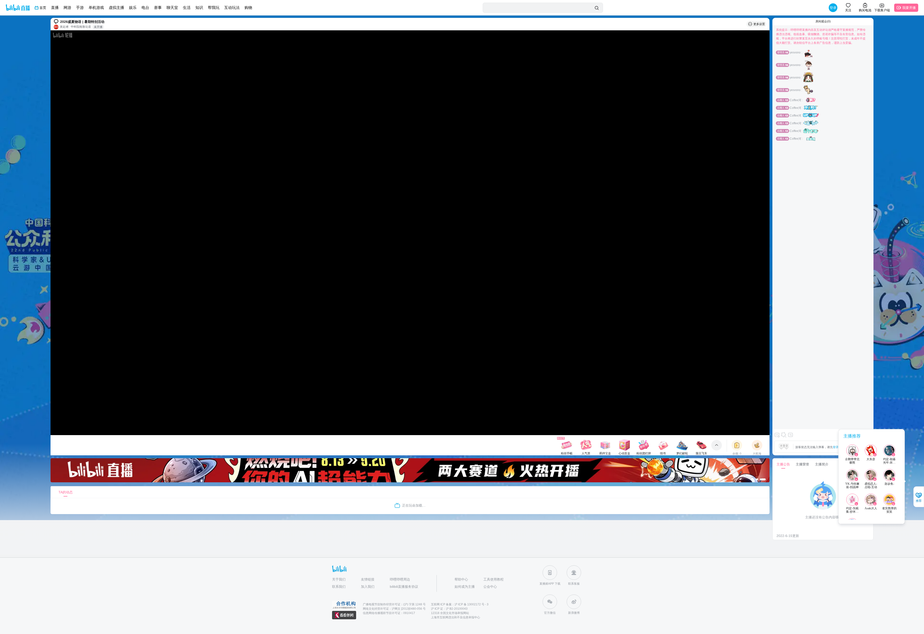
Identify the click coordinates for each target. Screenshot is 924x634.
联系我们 (339, 586)
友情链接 (367, 579)
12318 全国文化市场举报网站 (450, 613)
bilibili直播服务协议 (404, 586)
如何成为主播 (465, 586)
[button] (919, 497)
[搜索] (597, 8)
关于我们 (339, 579)
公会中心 (490, 586)
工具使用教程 (493, 579)
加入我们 (367, 586)
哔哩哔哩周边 (400, 579)
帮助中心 (461, 579)
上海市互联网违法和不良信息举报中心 (455, 617)
